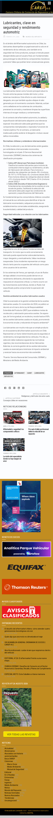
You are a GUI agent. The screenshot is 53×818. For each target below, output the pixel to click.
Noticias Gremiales (12, 793)
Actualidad (9, 748)
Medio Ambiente (14, 767)
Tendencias (9, 798)
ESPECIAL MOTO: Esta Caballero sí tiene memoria (25, 674)
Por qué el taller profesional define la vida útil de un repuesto (38, 431)
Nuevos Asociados (12, 795)
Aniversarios (10, 751)
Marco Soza (12, 764)
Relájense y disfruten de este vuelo (35, 396)
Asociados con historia (14, 754)
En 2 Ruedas (10, 775)
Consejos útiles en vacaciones (15, 400)
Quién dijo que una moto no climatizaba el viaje (24, 637)
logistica (8, 783)
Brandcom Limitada (14, 811)
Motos (7, 788)
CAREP (29, 373)
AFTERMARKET (19, 373)
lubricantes (39, 373)
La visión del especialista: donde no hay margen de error (12, 458)
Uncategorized (11, 801)
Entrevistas (9, 777)
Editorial (8, 772)
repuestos (8, 376)
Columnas (9, 761)
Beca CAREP (10, 759)
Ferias (7, 780)
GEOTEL (30, 813)
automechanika (11, 756)
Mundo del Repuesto (34, 37)
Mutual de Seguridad (15, 769)
